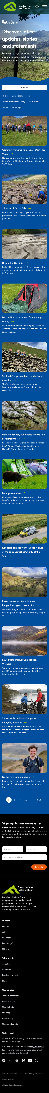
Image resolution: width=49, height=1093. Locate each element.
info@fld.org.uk (36, 1046)
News (6, 107)
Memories (33, 101)
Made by (5, 1079)
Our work (6, 969)
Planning (16, 107)
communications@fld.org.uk (15, 1052)
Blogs (5, 95)
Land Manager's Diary (14, 101)
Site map (6, 1012)
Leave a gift (7, 943)
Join (4, 931)
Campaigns (17, 95)
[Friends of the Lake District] (17, 6)
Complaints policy (10, 1023)
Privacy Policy (8, 1001)
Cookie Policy (8, 1006)
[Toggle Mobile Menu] (44, 7)
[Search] (37, 7)
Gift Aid (5, 948)
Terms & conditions (10, 995)
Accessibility (7, 1018)
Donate (5, 926)
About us (6, 963)
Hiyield (11, 1079)
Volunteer (6, 937)
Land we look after (10, 975)
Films (28, 95)
